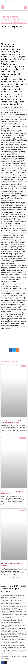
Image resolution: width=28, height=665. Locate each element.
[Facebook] (10, 350)
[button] (2, 7)
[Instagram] (17, 350)
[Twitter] (14, 350)
